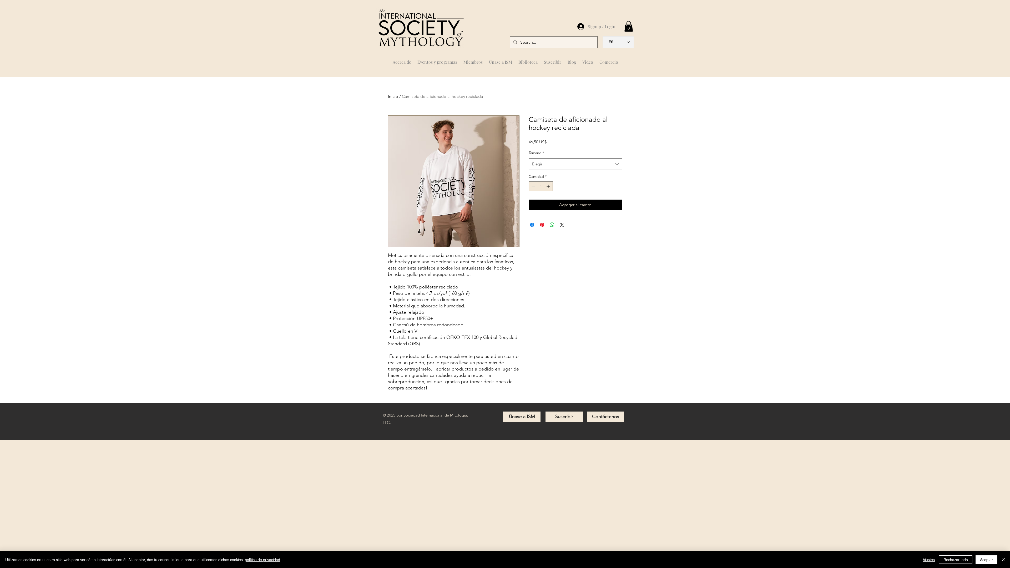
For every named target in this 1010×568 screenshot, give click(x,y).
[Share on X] (562, 225)
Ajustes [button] (929, 559)
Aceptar (986, 559)
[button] (473, 59)
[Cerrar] (1004, 559)
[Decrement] (532, 186)
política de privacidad (262, 559)
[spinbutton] (541, 186)
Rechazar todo (955, 559)
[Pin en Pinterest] (542, 225)
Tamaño (536, 152)
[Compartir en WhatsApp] (552, 225)
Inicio (393, 96)
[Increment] (549, 186)
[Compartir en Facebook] (532, 225)
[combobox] (575, 164)
